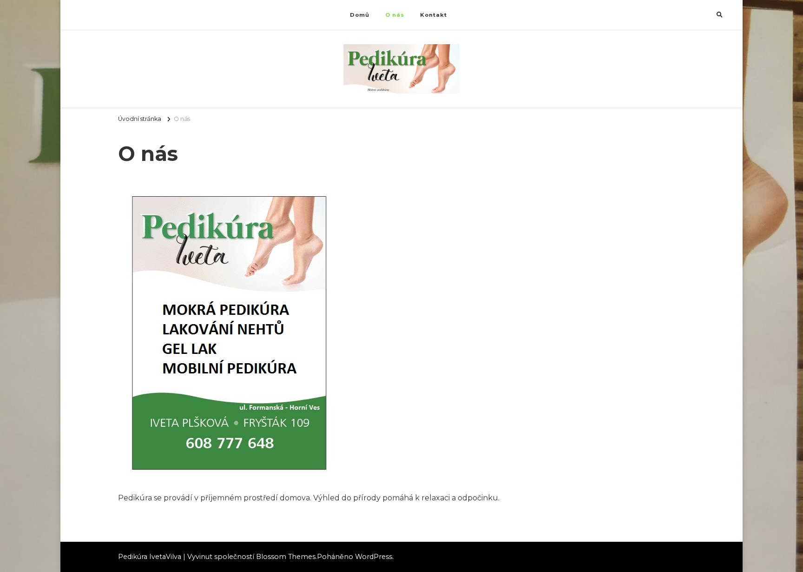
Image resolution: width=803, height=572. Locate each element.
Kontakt (433, 15)
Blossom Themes (286, 556)
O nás (394, 15)
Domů (359, 15)
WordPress (373, 556)
